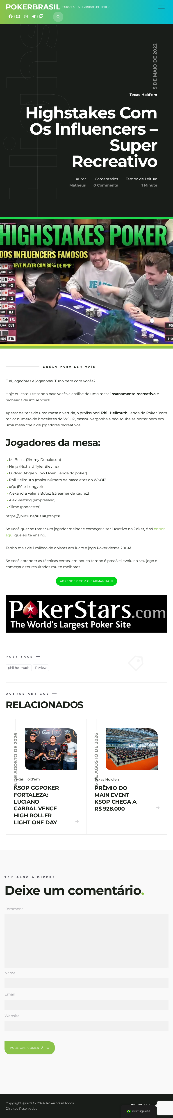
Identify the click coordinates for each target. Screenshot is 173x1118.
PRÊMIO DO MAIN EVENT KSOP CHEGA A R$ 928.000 (115, 798)
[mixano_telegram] (33, 17)
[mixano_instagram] (26, 17)
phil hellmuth (18, 668)
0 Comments (105, 185)
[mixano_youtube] (18, 17)
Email (10, 994)
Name (10, 973)
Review (40, 668)
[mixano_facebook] (10, 17)
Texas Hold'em (143, 95)
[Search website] (58, 17)
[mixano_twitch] (41, 17)
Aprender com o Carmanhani (86, 581)
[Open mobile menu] (161, 7)
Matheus (77, 185)
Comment (14, 909)
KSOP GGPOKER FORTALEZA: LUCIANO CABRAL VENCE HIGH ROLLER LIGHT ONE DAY (36, 805)
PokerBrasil (33, 6)
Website (12, 1016)
